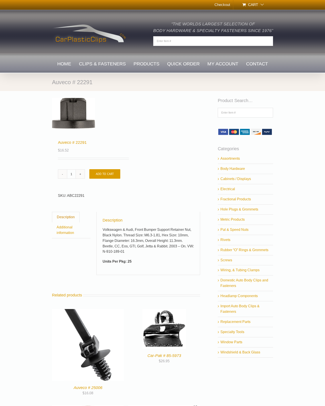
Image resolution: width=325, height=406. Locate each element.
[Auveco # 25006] (88, 311)
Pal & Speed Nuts (234, 229)
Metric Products (232, 219)
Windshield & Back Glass (240, 352)
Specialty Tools (232, 332)
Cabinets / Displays (235, 179)
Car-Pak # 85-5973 (164, 355)
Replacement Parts (235, 322)
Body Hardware (232, 169)
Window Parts (231, 342)
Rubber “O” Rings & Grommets (244, 250)
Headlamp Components (239, 296)
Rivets (225, 240)
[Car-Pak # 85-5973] (164, 311)
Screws (226, 260)
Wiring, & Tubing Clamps (240, 270)
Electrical (227, 189)
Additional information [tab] (65, 230)
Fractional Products (235, 199)
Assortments (230, 158)
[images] (87, 113)
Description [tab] (66, 217)
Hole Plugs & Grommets (239, 209)
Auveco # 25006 (88, 387)
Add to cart (105, 174)
